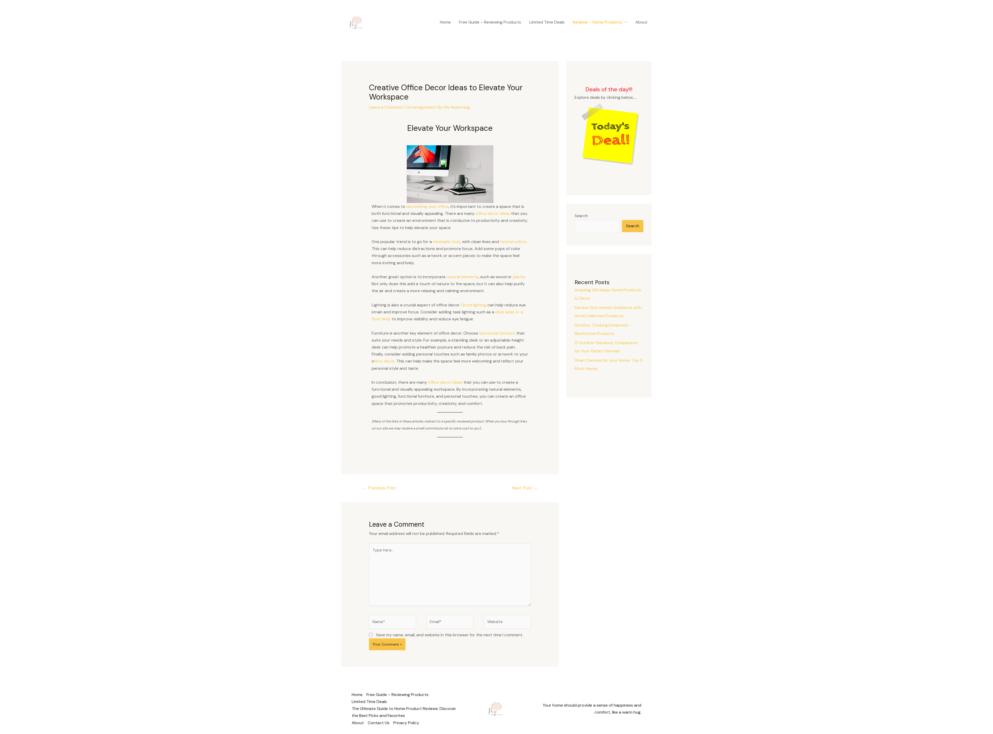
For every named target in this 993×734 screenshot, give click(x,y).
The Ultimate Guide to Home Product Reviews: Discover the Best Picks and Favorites (404, 712)
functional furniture (497, 333)
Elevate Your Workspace (450, 128)
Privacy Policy (406, 722)
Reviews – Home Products (597, 22)
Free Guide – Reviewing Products (490, 22)
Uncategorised (421, 107)
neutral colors (513, 241)
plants (519, 276)
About (641, 22)
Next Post (525, 488)
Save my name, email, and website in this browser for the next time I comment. (449, 635)
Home (445, 22)
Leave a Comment (386, 107)
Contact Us (378, 722)
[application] (624, 22)
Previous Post (379, 488)
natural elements (462, 276)
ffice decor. (384, 361)
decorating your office (427, 206)
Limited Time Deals (547, 22)
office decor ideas (493, 213)
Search (581, 215)
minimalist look (446, 241)
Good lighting (473, 305)
